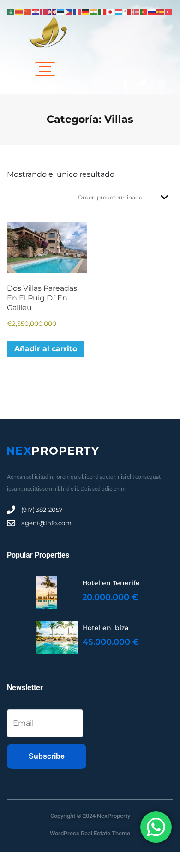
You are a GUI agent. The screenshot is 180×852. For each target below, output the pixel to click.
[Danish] (44, 11)
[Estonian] (61, 11)
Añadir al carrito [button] (45, 348)
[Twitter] (143, 82)
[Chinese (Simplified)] (28, 11)
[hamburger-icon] (45, 69)
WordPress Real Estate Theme (90, 833)
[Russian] (152, 11)
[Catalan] (19, 11)
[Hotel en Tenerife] (47, 592)
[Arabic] (11, 11)
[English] (52, 11)
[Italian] (102, 11)
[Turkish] (169, 11)
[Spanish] (160, 11)
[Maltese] (127, 11)
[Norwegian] (136, 11)
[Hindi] (94, 11)
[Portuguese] (144, 11)
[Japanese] (111, 11)
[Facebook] (125, 82)
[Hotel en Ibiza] (57, 637)
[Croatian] (36, 11)
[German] (86, 11)
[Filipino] (69, 11)
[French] (77, 11)
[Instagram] (161, 82)
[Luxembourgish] (119, 11)
